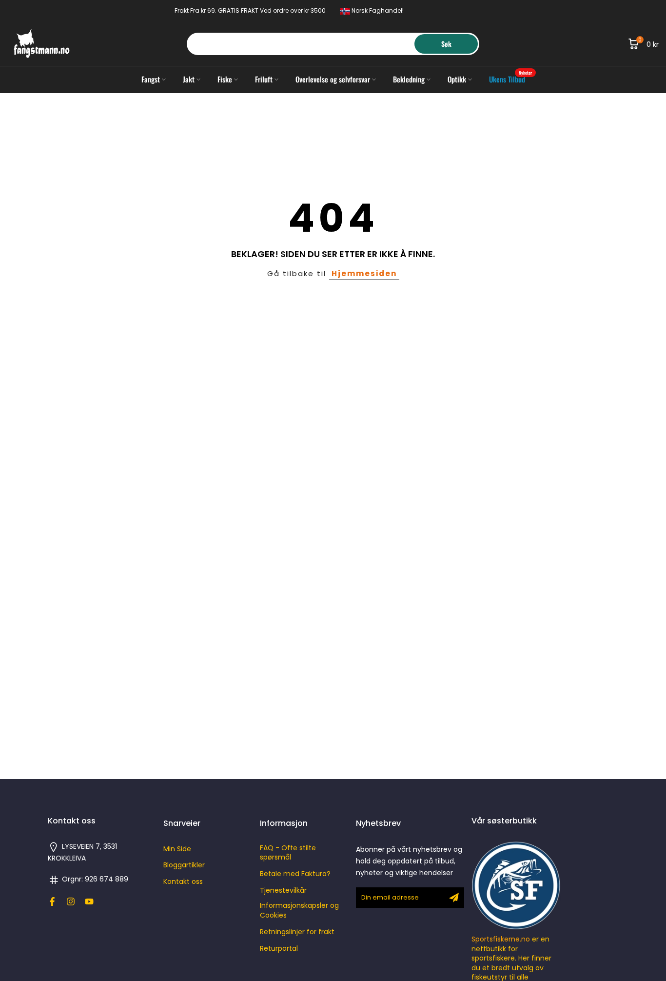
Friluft (264, 79)
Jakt (189, 79)
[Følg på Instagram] (70, 901)
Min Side (177, 849)
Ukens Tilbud (510, 78)
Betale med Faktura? (295, 874)
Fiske (224, 79)
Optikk (457, 79)
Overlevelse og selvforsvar (332, 79)
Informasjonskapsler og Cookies (299, 910)
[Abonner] (454, 897)
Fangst (150, 79)
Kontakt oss (183, 881)
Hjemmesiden (364, 273)
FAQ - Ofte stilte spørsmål (288, 852)
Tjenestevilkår (283, 890)
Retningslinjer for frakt (297, 932)
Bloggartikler (184, 865)
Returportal (279, 948)
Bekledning (409, 79)
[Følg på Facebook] (52, 901)
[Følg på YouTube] (89, 901)
